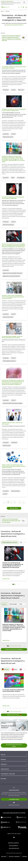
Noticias (3, 754)
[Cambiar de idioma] (23, 7)
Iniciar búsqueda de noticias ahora (14, 745)
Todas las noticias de (13, 714)
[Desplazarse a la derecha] (25, 542)
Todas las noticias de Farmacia (14, 649)
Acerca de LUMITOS (13, 845)
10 (20, 711)
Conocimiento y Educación (8, 773)
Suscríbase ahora (14, 799)
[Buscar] (19, 7)
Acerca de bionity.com (14, 848)
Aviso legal (3, 856)
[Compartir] (21, 7)
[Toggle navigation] (26, 7)
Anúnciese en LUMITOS (13, 842)
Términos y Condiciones (14, 856)
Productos (4, 764)
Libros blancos (5, 769)
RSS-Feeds (3, 778)
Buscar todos (14, 508)
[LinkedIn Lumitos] (14, 837)
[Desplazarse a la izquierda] (23, 542)
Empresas (3, 759)
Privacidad (24, 856)
